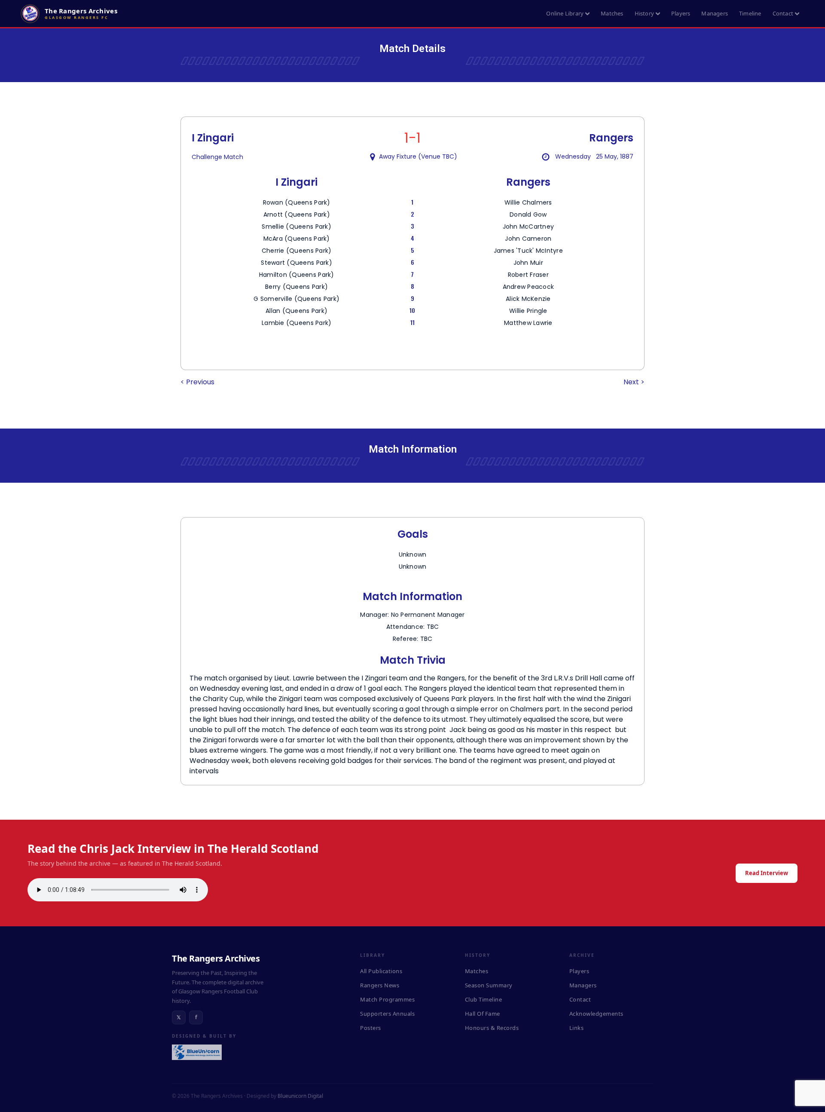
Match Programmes (387, 999)
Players (680, 13)
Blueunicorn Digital (300, 1096)
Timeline (750, 13)
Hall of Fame (482, 1013)
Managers (714, 13)
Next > (634, 382)
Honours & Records (492, 1028)
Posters (370, 1028)
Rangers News (379, 985)
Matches (612, 13)
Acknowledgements (596, 1013)
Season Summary (489, 985)
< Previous (197, 382)
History (644, 13)
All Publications (381, 971)
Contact (783, 13)
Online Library (565, 13)
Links (576, 1028)
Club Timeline (483, 999)
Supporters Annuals (387, 1013)
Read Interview (766, 873)
